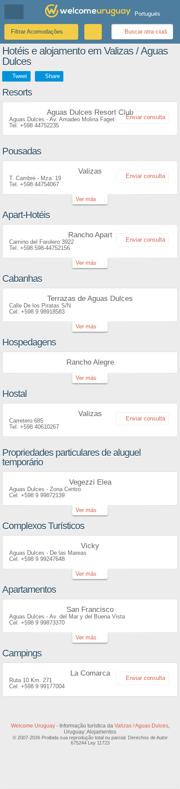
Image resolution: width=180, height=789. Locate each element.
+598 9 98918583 (43, 311)
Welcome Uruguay (33, 726)
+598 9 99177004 (43, 686)
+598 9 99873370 (43, 622)
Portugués (147, 13)
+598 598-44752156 (45, 248)
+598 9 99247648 (43, 559)
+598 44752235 (39, 125)
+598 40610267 (39, 427)
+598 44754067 (39, 184)
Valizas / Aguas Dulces (141, 726)
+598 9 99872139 (43, 495)
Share (52, 76)
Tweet (19, 76)
